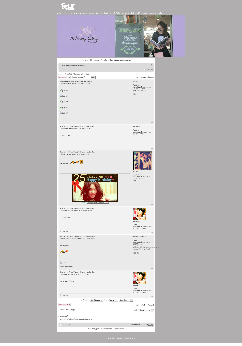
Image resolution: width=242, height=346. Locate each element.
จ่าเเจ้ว (66, 83)
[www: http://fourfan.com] (134, 253)
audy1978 (67, 210)
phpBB (98, 329)
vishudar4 (67, 129)
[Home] (68, 10)
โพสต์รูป (82, 65)
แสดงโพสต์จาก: (84, 300)
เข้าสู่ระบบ (149, 69)
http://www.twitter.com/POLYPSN (98, 203)
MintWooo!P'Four (70, 239)
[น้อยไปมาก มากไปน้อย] (126, 300)
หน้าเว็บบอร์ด (66, 65)
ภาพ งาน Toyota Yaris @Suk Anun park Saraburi (73, 74)
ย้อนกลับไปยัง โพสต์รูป (67, 310)
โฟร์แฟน (75, 65)
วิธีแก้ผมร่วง (64, 231)
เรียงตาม (106, 300)
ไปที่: (135, 310)
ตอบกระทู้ (61, 77)
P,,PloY (66, 154)
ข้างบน (152, 122)
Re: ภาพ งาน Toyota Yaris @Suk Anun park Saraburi (77, 126)
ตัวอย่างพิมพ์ (151, 65)
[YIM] (134, 94)
